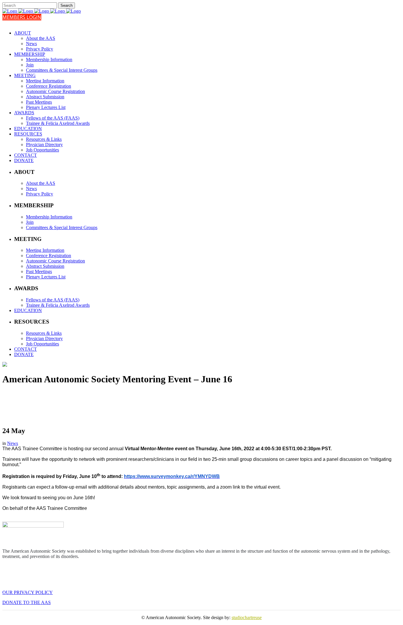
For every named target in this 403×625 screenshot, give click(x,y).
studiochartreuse (247, 617)
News (12, 443)
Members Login (21, 17)
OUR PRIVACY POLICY (27, 592)
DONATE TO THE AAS (26, 602)
